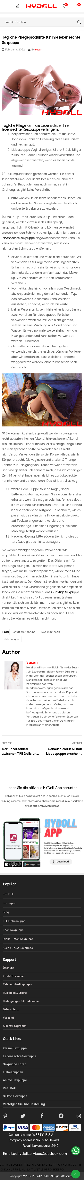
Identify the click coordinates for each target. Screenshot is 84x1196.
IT (40, 1164)
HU (32, 1164)
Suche (78, 22)
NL (19, 1164)
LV (43, 1164)
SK (62, 1164)
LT (47, 1164)
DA (15, 1164)
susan (38, 49)
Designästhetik (50, 632)
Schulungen (11, 639)
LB (50, 1164)
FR (25, 1164)
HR (6, 1164)
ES (66, 1164)
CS (10, 1164)
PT (54, 1164)
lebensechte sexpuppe (18, 238)
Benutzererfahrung (23, 632)
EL (28, 1164)
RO (59, 1164)
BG (2, 1164)
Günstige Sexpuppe (65, 592)
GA (37, 1164)
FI (22, 1164)
